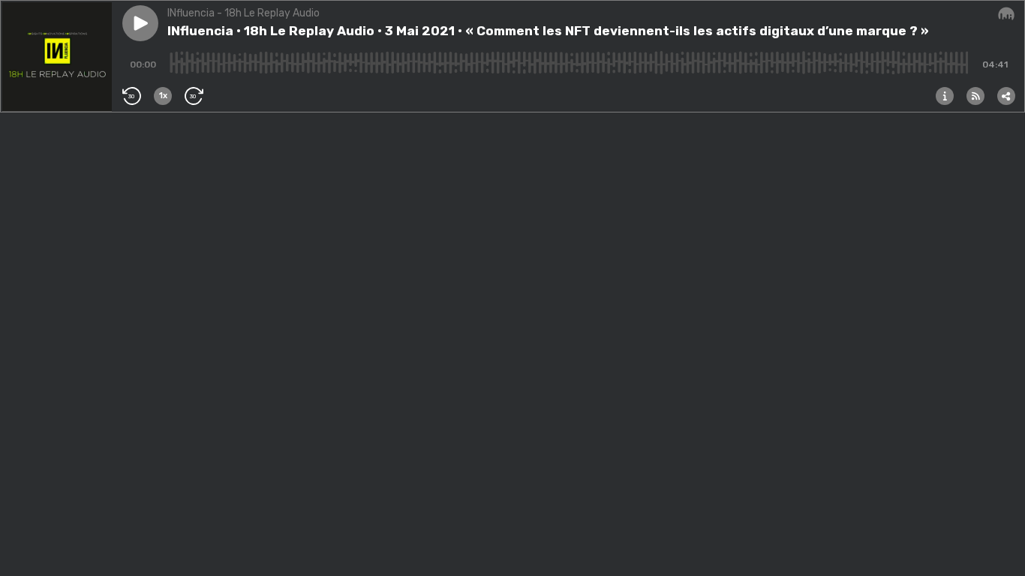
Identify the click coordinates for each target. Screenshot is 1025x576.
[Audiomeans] (1006, 14)
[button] (140, 23)
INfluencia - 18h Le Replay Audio (243, 13)
